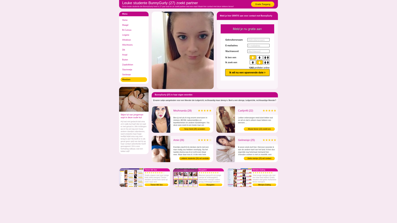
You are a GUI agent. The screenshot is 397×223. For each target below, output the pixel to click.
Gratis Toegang (262, 4)
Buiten (125, 60)
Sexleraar (126, 74)
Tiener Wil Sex (156, 185)
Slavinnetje (127, 69)
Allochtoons (127, 45)
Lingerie (125, 35)
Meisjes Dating (264, 185)
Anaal (124, 55)
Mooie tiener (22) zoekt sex (259, 129)
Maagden (210, 185)
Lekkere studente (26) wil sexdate (195, 158)
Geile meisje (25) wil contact (259, 158)
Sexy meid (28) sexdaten (194, 129)
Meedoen (126, 79)
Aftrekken (126, 40)
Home (124, 20)
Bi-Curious (127, 30)
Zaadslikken (127, 64)
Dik (123, 50)
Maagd (125, 25)
